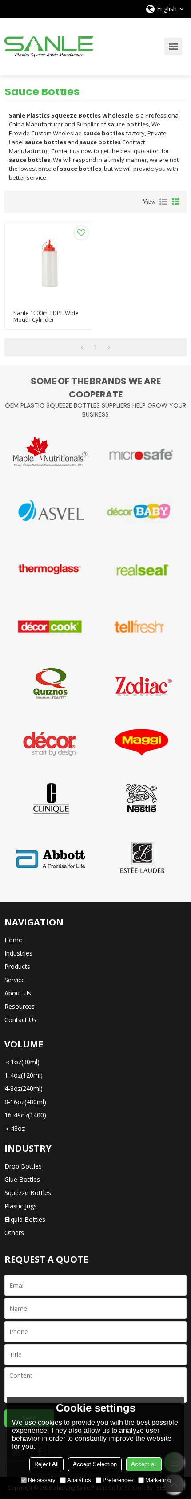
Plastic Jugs (20, 1206)
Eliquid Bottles (24, 1219)
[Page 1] (82, 347)
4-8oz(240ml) (23, 1088)
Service (14, 980)
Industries (18, 953)
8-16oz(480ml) (25, 1102)
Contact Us (20, 1019)
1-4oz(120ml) (23, 1075)
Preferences (118, 1480)
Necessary (42, 1480)
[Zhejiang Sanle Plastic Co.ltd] (48, 46)
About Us (17, 993)
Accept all (144, 1464)
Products (17, 966)
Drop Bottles (23, 1166)
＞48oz (14, 1128)
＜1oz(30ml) (22, 1062)
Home (13, 940)
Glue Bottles (22, 1179)
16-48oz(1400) (25, 1115)
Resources (19, 1006)
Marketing (158, 1480)
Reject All (46, 1464)
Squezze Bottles (27, 1192)
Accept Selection (95, 1464)
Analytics (79, 1480)
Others (14, 1232)
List (163, 202)
